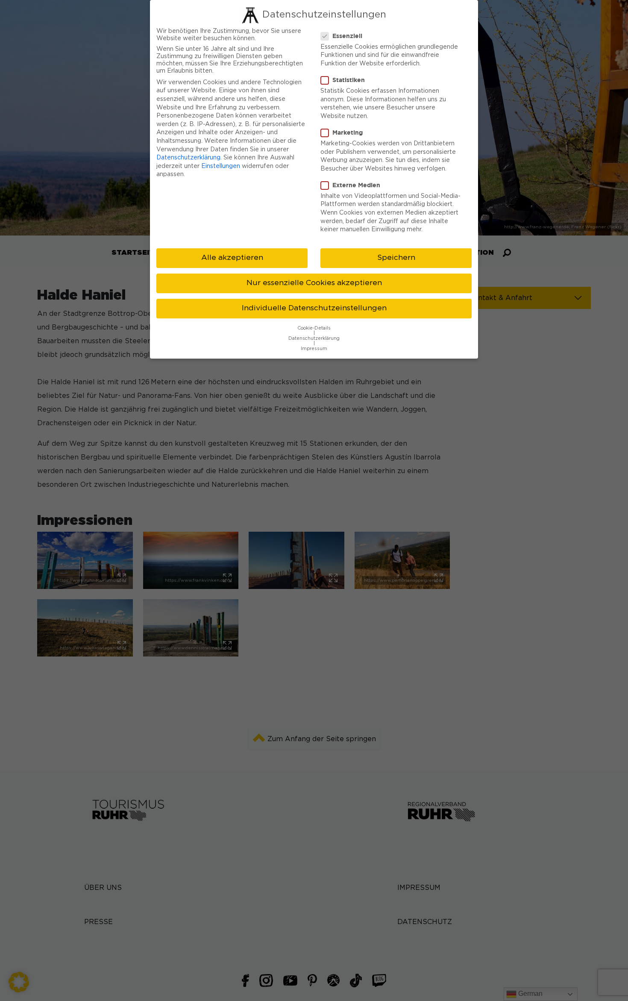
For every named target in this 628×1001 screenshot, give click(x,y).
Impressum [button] (314, 349)
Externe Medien (356, 184)
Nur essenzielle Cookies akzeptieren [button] (314, 283)
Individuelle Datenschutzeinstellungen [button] (314, 308)
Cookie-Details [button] (314, 328)
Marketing (347, 132)
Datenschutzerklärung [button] (314, 338)
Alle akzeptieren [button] (232, 258)
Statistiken (348, 79)
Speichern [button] (396, 258)
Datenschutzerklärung (188, 158)
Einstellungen (220, 166)
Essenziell (347, 35)
